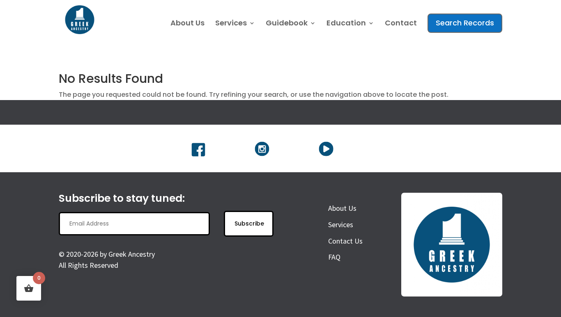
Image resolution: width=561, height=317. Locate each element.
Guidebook (287, 24)
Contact (401, 24)
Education (346, 24)
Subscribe (249, 223)
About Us (187, 24)
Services (231, 24)
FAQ (334, 257)
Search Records (465, 23)
